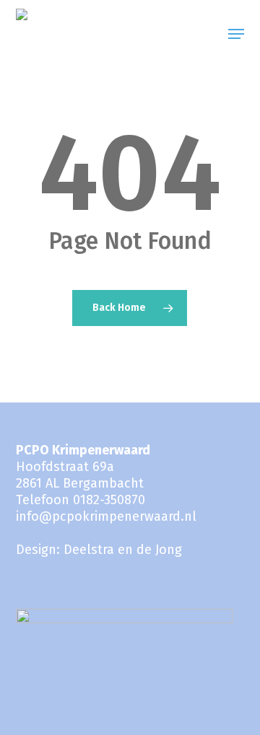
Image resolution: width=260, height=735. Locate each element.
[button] (236, 34)
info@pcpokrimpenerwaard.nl (106, 516)
